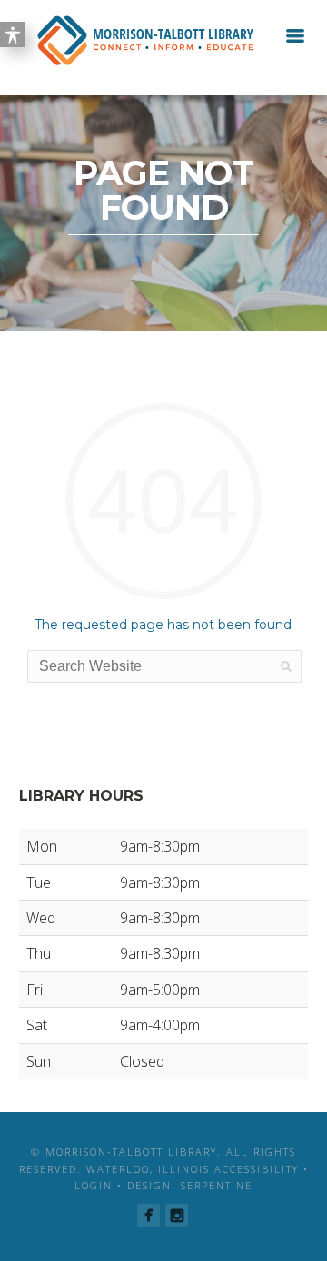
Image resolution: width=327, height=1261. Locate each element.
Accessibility (256, 1169)
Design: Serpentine (190, 1185)
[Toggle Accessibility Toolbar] (12, 34)
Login (93, 1185)
